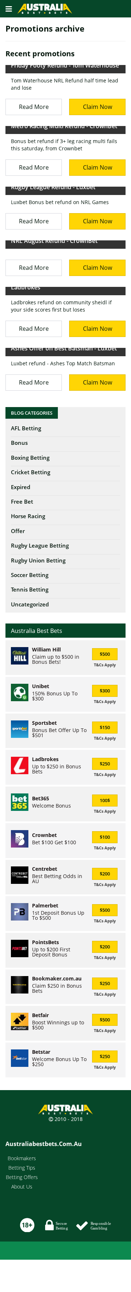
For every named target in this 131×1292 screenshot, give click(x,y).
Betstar (41, 1052)
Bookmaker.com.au (57, 978)
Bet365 (40, 798)
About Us (21, 1186)
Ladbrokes (45, 759)
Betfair (40, 1015)
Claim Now (97, 107)
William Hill (46, 649)
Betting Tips (21, 1167)
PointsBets (45, 942)
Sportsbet (44, 723)
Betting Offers (22, 1177)
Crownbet (44, 835)
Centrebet (44, 869)
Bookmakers (22, 1158)
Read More (34, 107)
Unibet (40, 686)
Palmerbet (45, 905)
